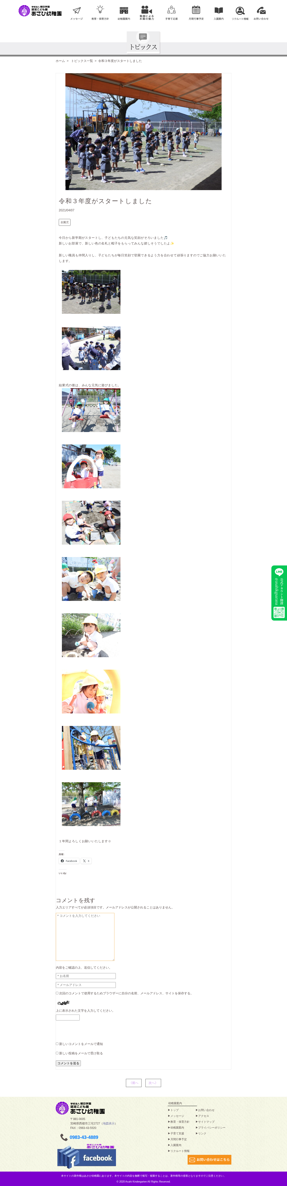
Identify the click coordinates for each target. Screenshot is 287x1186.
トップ (174, 1110)
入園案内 (175, 1145)
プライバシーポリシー (212, 1127)
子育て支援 (177, 1133)
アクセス (203, 1115)
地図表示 (109, 1123)
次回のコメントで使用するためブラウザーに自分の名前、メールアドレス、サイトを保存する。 (126, 993)
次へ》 (153, 1083)
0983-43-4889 (84, 1137)
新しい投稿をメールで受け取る (81, 1053)
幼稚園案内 (177, 1127)
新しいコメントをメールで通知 (81, 1044)
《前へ (133, 1083)
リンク (202, 1133)
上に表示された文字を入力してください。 (85, 1010)
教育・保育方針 (180, 1121)
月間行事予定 (178, 1139)
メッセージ (177, 1115)
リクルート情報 (180, 1150)
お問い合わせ (206, 1110)
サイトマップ (206, 1121)
